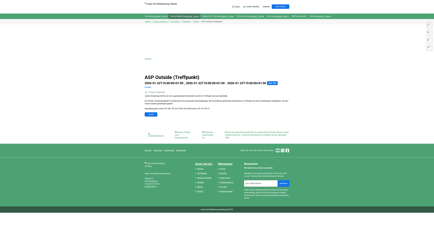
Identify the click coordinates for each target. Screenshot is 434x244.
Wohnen (200, 169)
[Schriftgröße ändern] (429, 25)
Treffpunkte (202, 173)
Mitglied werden (226, 191)
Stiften (222, 169)
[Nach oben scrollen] (429, 239)
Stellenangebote (226, 182)
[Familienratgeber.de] (156, 135)
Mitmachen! (225, 163)
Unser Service (203, 163)
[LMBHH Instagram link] (429, 33)
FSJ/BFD (223, 187)
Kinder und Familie (204, 178)
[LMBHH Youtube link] (429, 48)
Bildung (200, 187)
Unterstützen (225, 178)
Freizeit (200, 191)
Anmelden (283, 183)
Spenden (223, 173)
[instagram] (283, 150)
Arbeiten (200, 182)
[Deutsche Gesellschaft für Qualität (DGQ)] (257, 135)
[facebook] (287, 150)
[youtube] (278, 150)
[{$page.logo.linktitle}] (161, 7)
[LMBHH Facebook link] (429, 40)
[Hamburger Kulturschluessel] (208, 135)
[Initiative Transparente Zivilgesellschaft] (183, 135)
